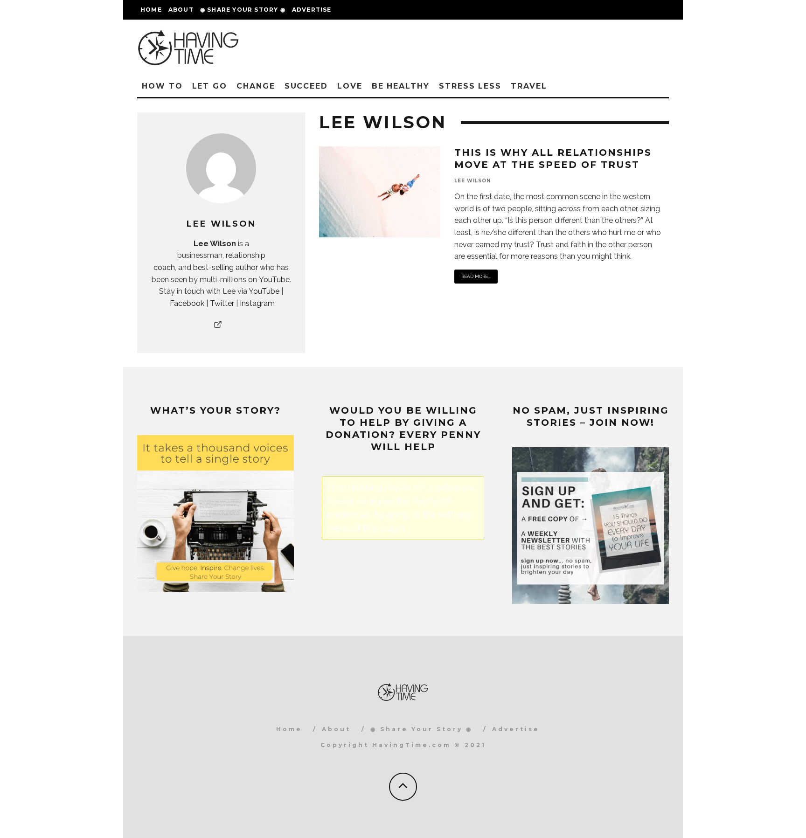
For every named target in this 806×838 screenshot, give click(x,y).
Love (349, 86)
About (181, 9)
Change (255, 86)
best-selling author (225, 267)
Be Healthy (401, 86)
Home (151, 9)
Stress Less (470, 86)
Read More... (476, 276)
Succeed (306, 86)
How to (162, 86)
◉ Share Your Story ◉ (242, 9)
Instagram (257, 303)
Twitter (222, 303)
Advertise (312, 9)
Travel (529, 86)
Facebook (187, 303)
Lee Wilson (472, 181)
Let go (210, 86)
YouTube (274, 279)
